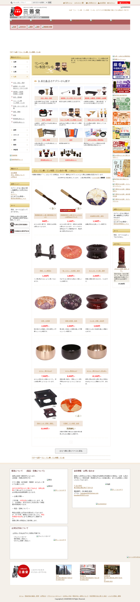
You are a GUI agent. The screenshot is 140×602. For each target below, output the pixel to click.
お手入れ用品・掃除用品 (95, 140)
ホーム (21, 596)
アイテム (125, 3)
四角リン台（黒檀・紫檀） (45, 423)
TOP (11, 52)
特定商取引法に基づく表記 (98, 596)
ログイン (112, 3)
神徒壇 (15, 149)
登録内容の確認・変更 (32, 596)
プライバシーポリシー (54, 596)
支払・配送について (18, 175)
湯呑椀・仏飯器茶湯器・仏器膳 (18, 93)
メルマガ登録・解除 (114, 596)
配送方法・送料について (80, 596)
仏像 (14, 67)
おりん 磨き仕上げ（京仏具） (97, 371)
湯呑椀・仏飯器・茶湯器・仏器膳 (95, 98)
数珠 (14, 145)
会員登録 (103, 3)
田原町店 (83, 576)
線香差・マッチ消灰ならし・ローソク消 (20, 87)
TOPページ (68, 3)
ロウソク (16, 135)
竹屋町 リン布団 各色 (71, 423)
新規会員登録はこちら (121, 224)
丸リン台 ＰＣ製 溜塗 (97, 271)
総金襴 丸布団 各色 (97, 216)
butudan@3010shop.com (89, 493)
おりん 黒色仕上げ (71, 371)
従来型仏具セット (71, 160)
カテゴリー (77, 3)
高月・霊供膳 (46, 120)
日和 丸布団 (45, 321)
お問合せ (14, 177)
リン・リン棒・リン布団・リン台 (71, 120)
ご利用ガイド (92, 3)
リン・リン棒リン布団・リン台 (19, 102)
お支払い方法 (67, 596)
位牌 (14, 62)
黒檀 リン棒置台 (45, 271)
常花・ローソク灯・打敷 (95, 120)
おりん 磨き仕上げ (45, 371)
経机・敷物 (46, 140)
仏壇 (14, 72)
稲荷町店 (107, 576)
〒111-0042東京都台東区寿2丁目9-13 (83, 487)
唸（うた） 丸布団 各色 (71, 271)
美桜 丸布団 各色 (71, 321)
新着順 (108, 177)
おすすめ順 (95, 177)
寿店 (57, 576)
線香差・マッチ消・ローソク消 (71, 98)
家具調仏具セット (46, 160)
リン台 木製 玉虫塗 (97, 321)
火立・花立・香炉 (46, 98)
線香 (14, 130)
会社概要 (14, 173)
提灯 (14, 140)
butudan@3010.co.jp (81, 495)
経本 (71, 140)
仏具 (14, 76)
